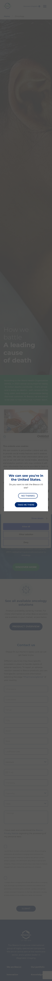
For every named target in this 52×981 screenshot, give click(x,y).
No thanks (28, 495)
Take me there (26, 505)
